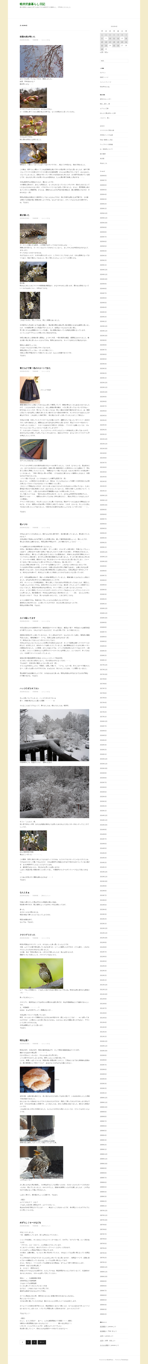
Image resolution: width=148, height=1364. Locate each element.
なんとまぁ (24, 892)
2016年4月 (103, 740)
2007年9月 (103, 1224)
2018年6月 (103, 637)
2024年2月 (103, 317)
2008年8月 (103, 1173)
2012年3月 (103, 970)
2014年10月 (103, 825)
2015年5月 (103, 792)
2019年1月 (103, 604)
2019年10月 (103, 561)
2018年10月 (103, 618)
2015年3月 (103, 801)
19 (118, 42)
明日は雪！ (24, 1040)
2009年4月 (103, 1135)
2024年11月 (103, 274)
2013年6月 (103, 900)
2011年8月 (103, 1003)
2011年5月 (103, 1018)
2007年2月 (103, 1257)
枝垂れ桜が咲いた (27, 37)
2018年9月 (103, 622)
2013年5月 (103, 905)
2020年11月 (103, 500)
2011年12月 (103, 985)
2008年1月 (103, 1206)
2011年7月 (103, 1008)
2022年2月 (103, 429)
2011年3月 (103, 1027)
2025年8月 (103, 232)
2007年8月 (103, 1229)
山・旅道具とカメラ (106, 149)
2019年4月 (103, 589)
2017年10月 (103, 674)
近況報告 (103, 1326)
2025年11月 (103, 218)
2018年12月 (103, 608)
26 (118, 45)
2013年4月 (103, 909)
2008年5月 (103, 1187)
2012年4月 (103, 966)
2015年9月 (103, 773)
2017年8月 (103, 683)
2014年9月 (103, 829)
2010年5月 (103, 1074)
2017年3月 (103, 707)
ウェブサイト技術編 (106, 144)
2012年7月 (103, 952)
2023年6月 (103, 354)
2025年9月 (103, 227)
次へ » (42, 1342)
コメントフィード (105, 82)
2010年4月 (103, 1079)
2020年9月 (103, 509)
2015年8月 (103, 778)
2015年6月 (103, 787)
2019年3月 (103, 594)
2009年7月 (103, 1121)
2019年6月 (103, 580)
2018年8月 (103, 627)
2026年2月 (103, 204)
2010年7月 (103, 1065)
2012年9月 (103, 942)
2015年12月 (103, 759)
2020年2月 (103, 542)
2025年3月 (103, 255)
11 (114, 38)
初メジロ (24, 524)
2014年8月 (103, 834)
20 (122, 42)
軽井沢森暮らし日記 (32, 4)
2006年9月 (103, 1281)
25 (114, 45)
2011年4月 (103, 1022)
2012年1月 (103, 980)
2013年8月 (103, 891)
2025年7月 (103, 237)
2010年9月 (103, 1055)
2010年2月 (103, 1088)
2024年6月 (103, 298)
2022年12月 (103, 382)
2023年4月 (103, 364)
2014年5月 (103, 848)
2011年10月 (103, 994)
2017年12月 (103, 665)
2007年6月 (103, 1239)
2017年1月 (103, 716)
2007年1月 (103, 1262)
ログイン (103, 72)
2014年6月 (103, 843)
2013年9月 (103, 886)
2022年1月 (103, 434)
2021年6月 (103, 467)
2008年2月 (103, 1201)
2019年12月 (103, 552)
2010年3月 (103, 1083)
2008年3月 (103, 1196)
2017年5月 (103, 698)
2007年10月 (103, 1220)
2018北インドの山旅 (106, 135)
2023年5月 (103, 359)
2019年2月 (103, 599)
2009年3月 (103, 1140)
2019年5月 (103, 585)
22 (102, 45)
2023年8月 (103, 345)
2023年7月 (103, 350)
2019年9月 (103, 566)
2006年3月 (103, 1309)
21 (126, 42)
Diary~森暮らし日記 (106, 140)
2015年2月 (103, 806)
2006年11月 (103, 1272)
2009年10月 (103, 1107)
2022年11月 (103, 387)
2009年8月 (103, 1116)
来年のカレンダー (105, 99)
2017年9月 (103, 679)
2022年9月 (103, 397)
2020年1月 (103, 547)
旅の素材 (103, 154)
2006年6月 (103, 1295)
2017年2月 (103, 712)
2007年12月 (103, 1210)
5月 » (106, 52)
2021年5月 (103, 472)
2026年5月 (103, 190)
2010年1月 (103, 1093)
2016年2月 (103, 749)
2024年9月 (103, 284)
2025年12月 (103, 213)
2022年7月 (103, 406)
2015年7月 (103, 782)
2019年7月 (103, 575)
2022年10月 (103, 392)
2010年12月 (103, 1041)
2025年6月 (103, 241)
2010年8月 (103, 1060)
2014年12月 (103, 815)
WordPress (110, 1360)
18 (114, 42)
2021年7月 (103, 462)
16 (106, 42)
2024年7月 (103, 293)
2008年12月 (103, 1154)
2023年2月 (103, 373)
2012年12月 (103, 928)
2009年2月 (103, 1145)
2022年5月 (103, 415)
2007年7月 (103, 1234)
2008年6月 (103, 1182)
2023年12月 (103, 326)
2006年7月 (103, 1290)
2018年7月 (103, 632)
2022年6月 (103, 411)
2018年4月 (103, 646)
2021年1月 (103, 491)
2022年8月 (103, 401)
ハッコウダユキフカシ (29, 688)
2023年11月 (103, 331)
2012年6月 (103, 956)
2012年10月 (103, 938)
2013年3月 (103, 914)
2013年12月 (103, 872)
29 (102, 49)
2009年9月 (103, 1112)
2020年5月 (103, 528)
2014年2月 (103, 862)
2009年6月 (103, 1126)
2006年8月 (103, 1286)
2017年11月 (103, 669)
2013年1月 (103, 923)
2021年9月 (103, 453)
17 (110, 42)
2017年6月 (103, 693)
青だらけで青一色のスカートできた (35, 368)
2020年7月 (103, 519)
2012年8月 (103, 947)
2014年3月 (103, 858)
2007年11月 (103, 1215)
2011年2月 (103, 1032)
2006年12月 (103, 1267)
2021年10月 (103, 448)
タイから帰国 (104, 1345)
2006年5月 (103, 1300)
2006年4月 (103, 1305)
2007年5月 (103, 1243)
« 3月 (101, 52)
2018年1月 (103, 660)
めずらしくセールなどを (30, 1222)
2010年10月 (103, 1051)
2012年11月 (103, 933)
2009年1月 (103, 1149)
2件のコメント (46, 895)
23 (106, 45)
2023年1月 (103, 378)
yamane (35, 40)
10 (110, 38)
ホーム (22, 15)
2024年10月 (103, 279)
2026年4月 (103, 194)
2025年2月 (103, 260)
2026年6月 (103, 185)
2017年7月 (103, 688)
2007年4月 (103, 1248)
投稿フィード (104, 77)
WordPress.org (104, 87)
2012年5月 (103, 961)
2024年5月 (103, 302)
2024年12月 (103, 270)
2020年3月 (103, 538)
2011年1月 (103, 1036)
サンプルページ (33, 15)
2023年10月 (103, 335)
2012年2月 (103, 975)
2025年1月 (103, 265)
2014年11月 (103, 820)
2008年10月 (103, 1163)
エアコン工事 (104, 108)
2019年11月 (103, 556)
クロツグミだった (27, 935)
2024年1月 (103, 321)
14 (126, 38)
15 (102, 42)
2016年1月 (103, 754)
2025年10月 (103, 223)
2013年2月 (103, 919)
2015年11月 (103, 764)
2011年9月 (103, 999)
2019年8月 (103, 571)
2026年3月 (103, 199)
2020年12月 (103, 495)
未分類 (102, 158)
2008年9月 (103, 1168)
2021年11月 (103, 444)
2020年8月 (103, 514)
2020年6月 (103, 524)
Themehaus (124, 1360)
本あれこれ (103, 163)
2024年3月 (103, 312)
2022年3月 (103, 425)
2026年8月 (103, 175)
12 (118, 38)
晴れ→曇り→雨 (105, 104)
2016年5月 (103, 735)
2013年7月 (103, 895)
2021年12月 (103, 439)
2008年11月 (103, 1159)
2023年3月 (103, 368)
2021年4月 (103, 477)
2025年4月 (103, 251)
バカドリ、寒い (105, 118)
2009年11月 (103, 1102)
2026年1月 (103, 208)
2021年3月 (103, 481)
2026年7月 (103, 180)
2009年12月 (103, 1097)
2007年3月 (103, 1253)
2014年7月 (103, 839)
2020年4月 (103, 533)
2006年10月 (103, 1276)
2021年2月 (103, 486)
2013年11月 (103, 876)
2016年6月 (103, 731)
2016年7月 (103, 726)
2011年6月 (103, 1013)
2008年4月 (103, 1192)
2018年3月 (103, 651)
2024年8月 (103, 288)
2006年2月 (103, 1314)
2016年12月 (103, 721)
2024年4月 (103, 307)
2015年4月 (103, 796)
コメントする (45, 40)
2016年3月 (103, 745)
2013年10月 (103, 881)
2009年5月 (103, 1130)
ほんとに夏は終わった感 (107, 113)
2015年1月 (103, 811)
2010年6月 (103, 1069)
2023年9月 (103, 340)
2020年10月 (103, 505)
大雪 (101, 1336)
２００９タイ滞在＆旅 (107, 130)
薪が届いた (24, 215)
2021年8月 (103, 458)
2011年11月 (103, 989)
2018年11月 (103, 613)
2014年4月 (103, 853)
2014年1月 (103, 867)
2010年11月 (103, 1046)
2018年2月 (103, 655)
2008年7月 (103, 1178)
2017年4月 (103, 702)
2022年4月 (103, 420)
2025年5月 (103, 246)
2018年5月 (103, 641)
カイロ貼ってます (27, 618)
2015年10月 (103, 768)
